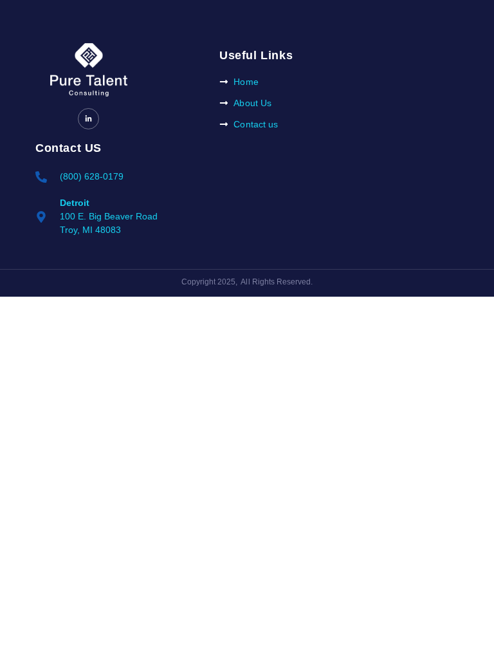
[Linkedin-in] (88, 118)
